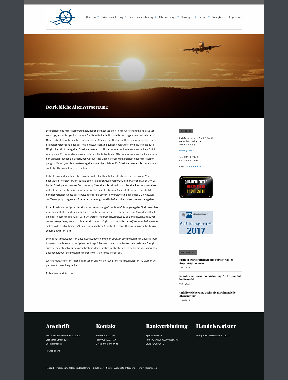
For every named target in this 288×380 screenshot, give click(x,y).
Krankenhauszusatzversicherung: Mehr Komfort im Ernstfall (210, 277)
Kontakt (194, 2)
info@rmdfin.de (194, 166)
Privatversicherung (112, 17)
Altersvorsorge (167, 17)
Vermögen (187, 17)
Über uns (91, 17)
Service (203, 17)
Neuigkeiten (219, 17)
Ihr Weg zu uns (186, 150)
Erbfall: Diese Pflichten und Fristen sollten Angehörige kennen (206, 261)
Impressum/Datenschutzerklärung (215, 2)
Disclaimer (237, 2)
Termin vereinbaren (147, 367)
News (109, 367)
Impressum (235, 17)
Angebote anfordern (124, 367)
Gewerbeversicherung (141, 17)
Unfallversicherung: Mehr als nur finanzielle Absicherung (207, 294)
